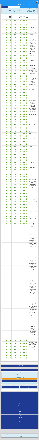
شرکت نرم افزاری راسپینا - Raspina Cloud (18, 436)
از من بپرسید (4, 6)
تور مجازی (19, 4)
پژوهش (19, 401)
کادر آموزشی (19, 407)
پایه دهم (19, 394)
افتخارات (19, 411)
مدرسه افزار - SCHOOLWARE (7, 434)
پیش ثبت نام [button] (19, 378)
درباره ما (19, 421)
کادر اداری (19, 405)
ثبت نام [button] (10, 387)
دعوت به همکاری (19, 417)
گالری (19, 413)
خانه (36, 4)
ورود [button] (28, 387)
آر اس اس (19, 419)
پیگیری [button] (19, 381)
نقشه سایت (19, 427)
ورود (23, 6)
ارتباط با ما (24, 4)
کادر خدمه (19, 409)
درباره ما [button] (29, 4)
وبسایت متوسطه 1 (13, 4)
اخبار (33, 4)
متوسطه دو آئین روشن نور (30, 1)
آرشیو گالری (19, 415)
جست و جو (19, 425)
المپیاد (19, 403)
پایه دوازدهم (20, 398)
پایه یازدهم (20, 396)
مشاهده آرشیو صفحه (19, 365)
